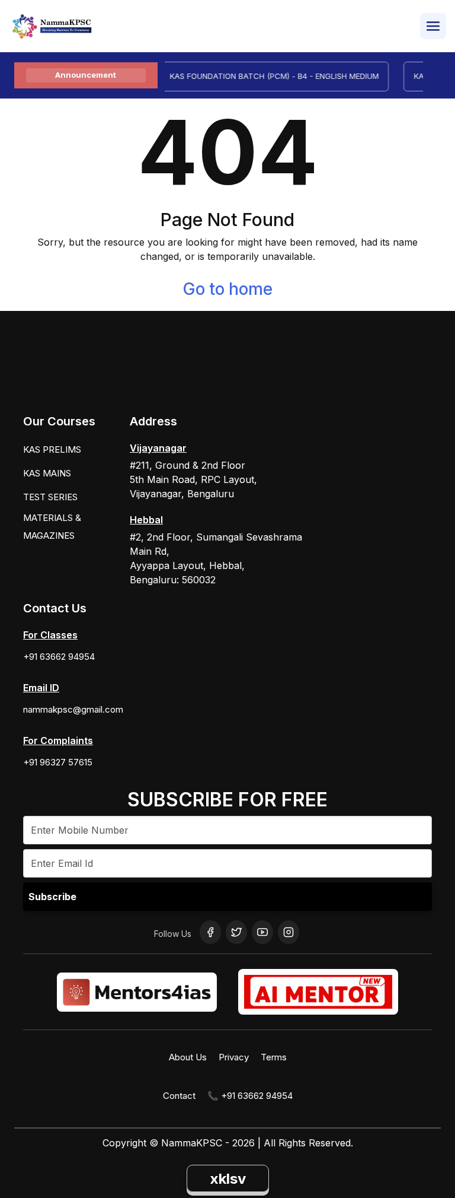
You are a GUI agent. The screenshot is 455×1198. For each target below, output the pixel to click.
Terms (274, 1057)
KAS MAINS (47, 473)
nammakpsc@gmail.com (73, 709)
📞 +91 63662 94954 (250, 1095)
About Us (188, 1057)
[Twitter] (236, 932)
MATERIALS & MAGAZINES (52, 526)
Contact (179, 1095)
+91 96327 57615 (57, 762)
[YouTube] (262, 932)
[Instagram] (288, 932)
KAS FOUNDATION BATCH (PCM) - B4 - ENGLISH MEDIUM (267, 76)
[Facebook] (210, 932)
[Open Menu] (433, 26)
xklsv (228, 1178)
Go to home (227, 289)
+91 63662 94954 (59, 656)
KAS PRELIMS (52, 449)
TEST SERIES (50, 497)
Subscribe (52, 897)
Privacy (234, 1057)
